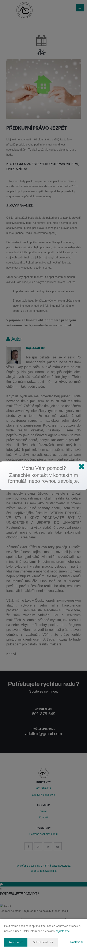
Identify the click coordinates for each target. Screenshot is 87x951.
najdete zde (63, 931)
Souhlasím (15, 942)
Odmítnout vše (43, 942)
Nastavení (76, 942)
